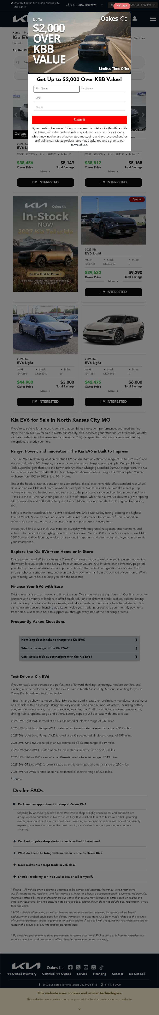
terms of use (79, 145)
